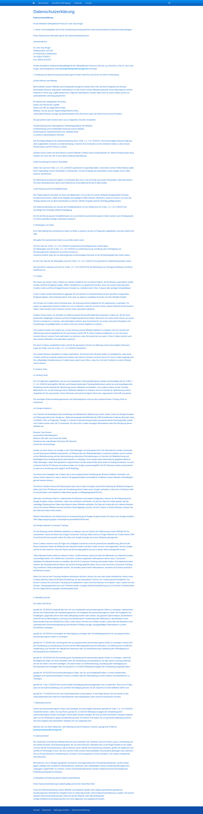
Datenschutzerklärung (81, 810)
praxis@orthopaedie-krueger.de (74, 69)
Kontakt (36, 810)
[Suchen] (169, 3)
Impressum (46, 810)
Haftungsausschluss (61, 810)
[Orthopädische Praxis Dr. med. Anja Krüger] (33, 3)
